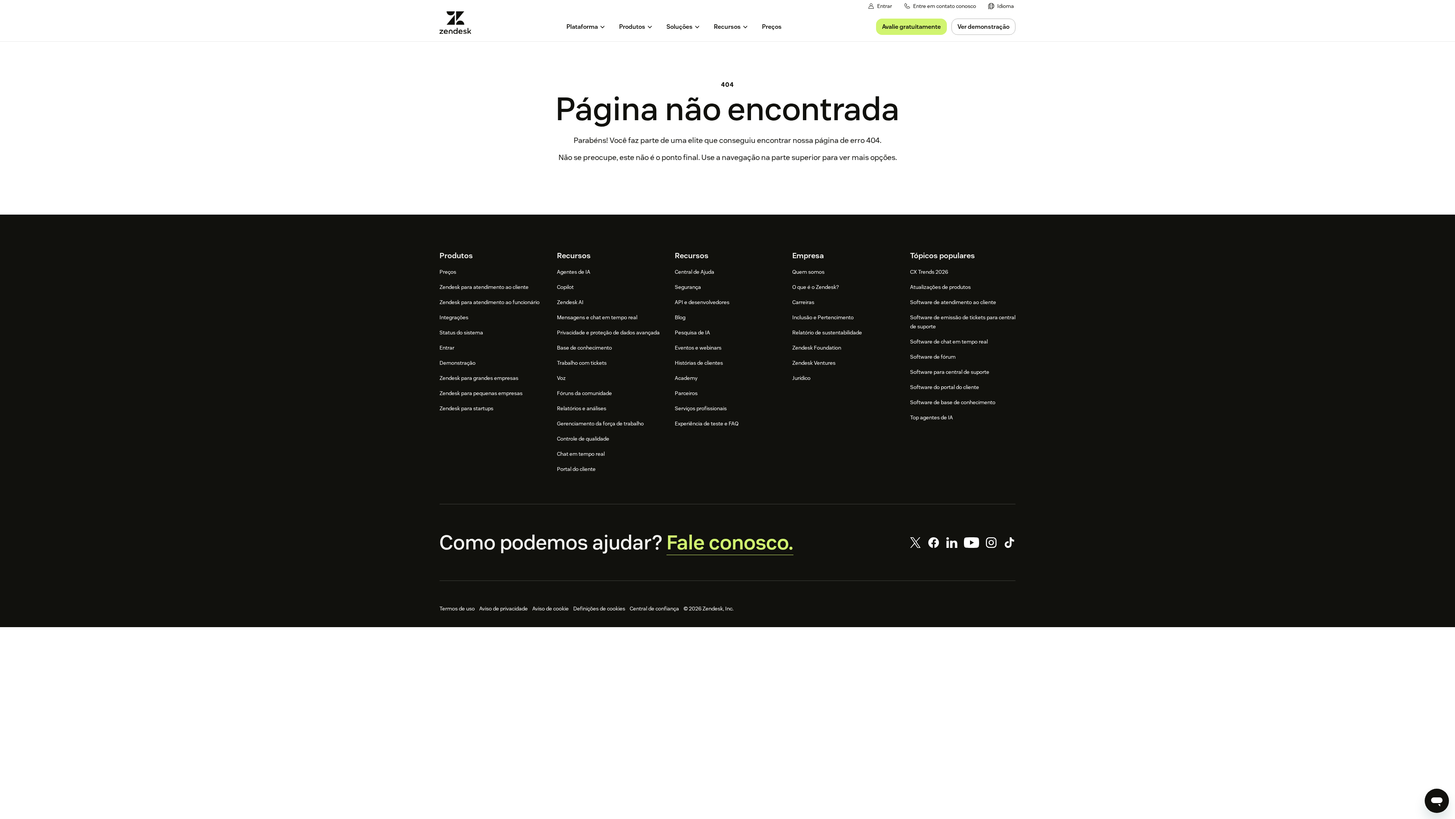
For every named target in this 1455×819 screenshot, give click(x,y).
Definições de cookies (599, 608)
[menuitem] (1001, 6)
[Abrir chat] (1437, 801)
